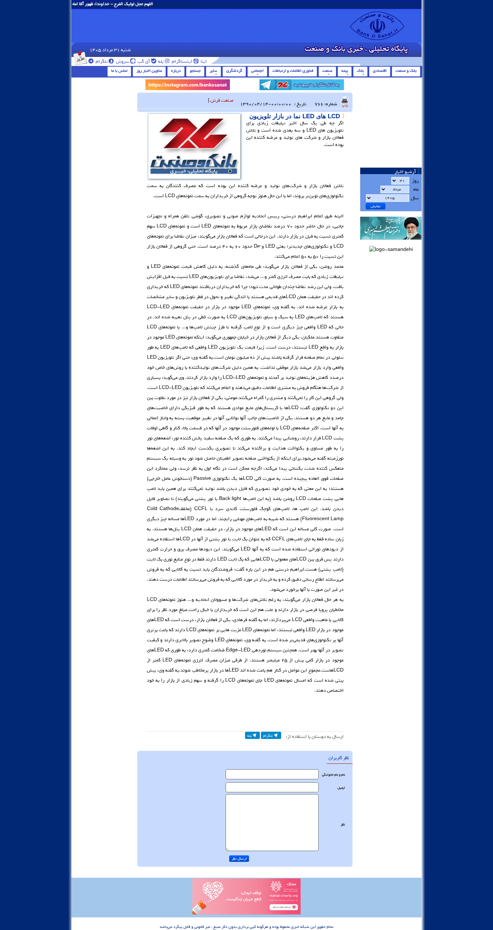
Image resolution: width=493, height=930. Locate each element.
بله (160, 61)
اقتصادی (380, 70)
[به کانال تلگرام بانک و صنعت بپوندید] (301, 86)
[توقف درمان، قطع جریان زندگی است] (246, 913)
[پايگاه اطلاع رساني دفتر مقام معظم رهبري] (391, 242)
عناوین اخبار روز (149, 70)
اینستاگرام (181, 61)
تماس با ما (119, 70)
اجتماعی (257, 70)
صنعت (327, 70)
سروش (122, 61)
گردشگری (234, 70)
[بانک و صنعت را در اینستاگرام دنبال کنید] (187, 86)
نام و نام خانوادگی (333, 775)
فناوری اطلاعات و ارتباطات (292, 70)
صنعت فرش (222, 100)
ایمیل (341, 787)
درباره (176, 70)
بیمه (344, 70)
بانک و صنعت (406, 70)
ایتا (203, 61)
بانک (360, 70)
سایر (213, 70)
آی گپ (143, 61)
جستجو (195, 70)
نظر (343, 824)
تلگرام (101, 61)
